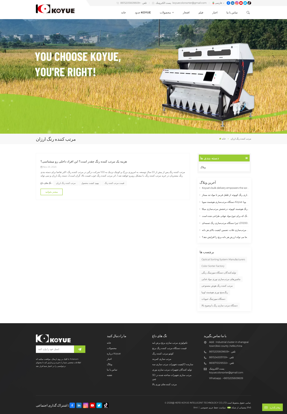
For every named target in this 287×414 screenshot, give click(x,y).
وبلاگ (203, 167)
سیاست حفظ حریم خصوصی (213, 407)
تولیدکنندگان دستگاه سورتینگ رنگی (218, 272)
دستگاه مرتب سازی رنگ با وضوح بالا (219, 305)
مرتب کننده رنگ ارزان (66, 183)
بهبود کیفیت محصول (90, 183)
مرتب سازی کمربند (161, 359)
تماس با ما (232, 12)
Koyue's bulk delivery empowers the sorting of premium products (225, 188)
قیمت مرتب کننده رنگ (114, 183)
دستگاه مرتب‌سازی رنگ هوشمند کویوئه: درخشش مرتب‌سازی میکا (225, 209)
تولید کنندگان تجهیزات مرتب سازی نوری (172, 369)
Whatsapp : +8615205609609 (226, 378)
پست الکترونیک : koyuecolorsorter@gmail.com (181, 2)
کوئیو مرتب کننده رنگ (163, 353)
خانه (123, 12)
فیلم (201, 12)
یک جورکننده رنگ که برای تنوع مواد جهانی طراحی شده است (225, 216)
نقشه (109, 375)
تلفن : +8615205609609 (133, 2)
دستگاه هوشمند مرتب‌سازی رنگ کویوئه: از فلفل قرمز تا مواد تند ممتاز (225, 195)
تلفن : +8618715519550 (221, 363)
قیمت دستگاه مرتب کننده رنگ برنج (169, 348)
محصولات (165, 12)
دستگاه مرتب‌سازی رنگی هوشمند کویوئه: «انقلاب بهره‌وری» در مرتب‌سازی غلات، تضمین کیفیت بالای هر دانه (225, 230)
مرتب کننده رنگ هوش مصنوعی (217, 285)
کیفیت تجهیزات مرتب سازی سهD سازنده (172, 364)
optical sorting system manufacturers (223, 259)
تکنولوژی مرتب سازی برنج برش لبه (169, 342)
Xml (195, 407)
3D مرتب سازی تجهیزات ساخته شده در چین (171, 377)
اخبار (214, 12)
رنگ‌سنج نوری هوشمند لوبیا (214, 292)
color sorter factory (212, 266)
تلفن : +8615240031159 (221, 357)
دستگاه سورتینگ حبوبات (213, 299)
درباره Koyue (114, 353)
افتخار (186, 12)
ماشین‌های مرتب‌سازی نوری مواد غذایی (221, 279)
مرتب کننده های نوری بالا (164, 384)
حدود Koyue (143, 12)
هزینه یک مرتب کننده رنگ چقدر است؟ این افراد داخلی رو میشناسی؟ (84, 161)
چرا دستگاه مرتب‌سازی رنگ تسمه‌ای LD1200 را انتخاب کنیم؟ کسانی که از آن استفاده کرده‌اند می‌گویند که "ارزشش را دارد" (225, 223)
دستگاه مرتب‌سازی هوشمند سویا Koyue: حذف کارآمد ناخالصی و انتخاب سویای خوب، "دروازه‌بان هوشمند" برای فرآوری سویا (225, 202)
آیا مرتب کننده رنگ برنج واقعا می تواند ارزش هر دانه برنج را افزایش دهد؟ (225, 237)
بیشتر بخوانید (51, 191)
